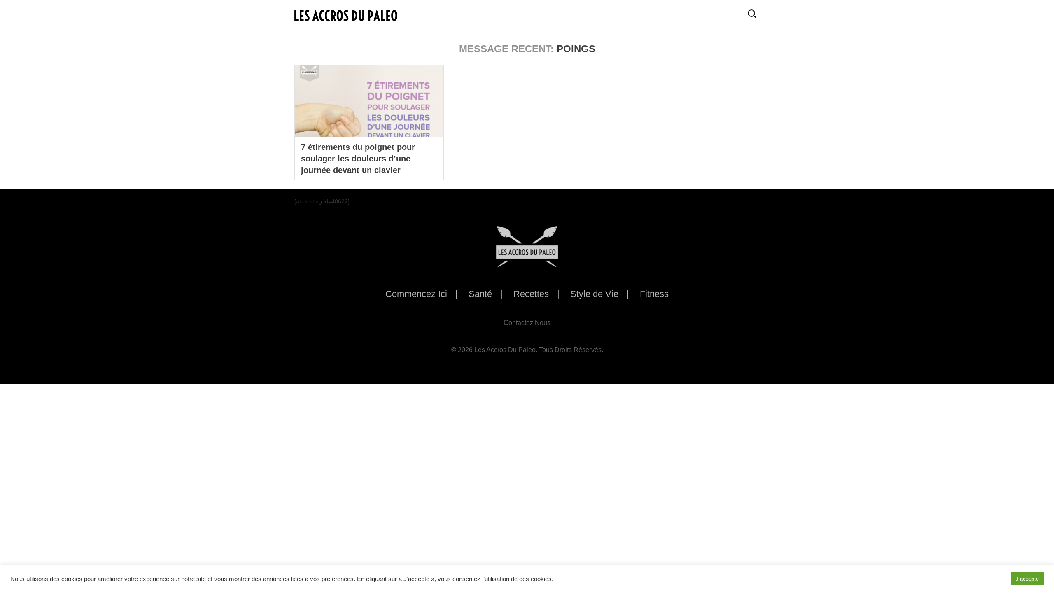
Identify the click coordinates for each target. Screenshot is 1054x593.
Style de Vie (594, 294)
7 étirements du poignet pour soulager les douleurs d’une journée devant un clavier (358, 158)
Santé (480, 294)
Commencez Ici (416, 294)
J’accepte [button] (1027, 579)
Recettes (531, 294)
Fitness (654, 294)
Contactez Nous (527, 322)
